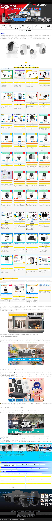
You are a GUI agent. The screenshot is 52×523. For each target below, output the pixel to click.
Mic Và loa (15, 67)
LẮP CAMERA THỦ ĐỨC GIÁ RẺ (5, 492)
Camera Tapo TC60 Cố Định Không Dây (44, 220)
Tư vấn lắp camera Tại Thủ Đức (30, 500)
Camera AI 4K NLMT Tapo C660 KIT (6, 243)
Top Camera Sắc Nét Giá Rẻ (11, 464)
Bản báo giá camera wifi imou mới (20, 468)
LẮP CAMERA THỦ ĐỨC (4, 3)
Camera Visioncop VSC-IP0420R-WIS (6, 122)
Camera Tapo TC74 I (6, 220)
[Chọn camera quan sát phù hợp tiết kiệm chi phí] (51, 27)
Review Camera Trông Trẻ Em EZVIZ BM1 (6, 452)
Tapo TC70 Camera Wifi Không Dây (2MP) (19, 220)
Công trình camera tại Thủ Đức (30, 498)
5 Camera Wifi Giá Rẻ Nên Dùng (4, 464)
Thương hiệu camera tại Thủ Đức (31, 502)
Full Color (26, 67)
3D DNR (33, 67)
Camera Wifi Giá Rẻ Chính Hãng (4, 468)
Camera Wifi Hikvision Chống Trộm (12, 468)
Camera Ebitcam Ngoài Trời (28, 468)
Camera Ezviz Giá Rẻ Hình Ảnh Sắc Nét (36, 468)
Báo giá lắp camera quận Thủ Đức (31, 496)
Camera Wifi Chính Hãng (26, 30)
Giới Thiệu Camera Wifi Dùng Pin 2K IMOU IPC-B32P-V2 (19, 452)
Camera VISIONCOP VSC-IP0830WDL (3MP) (19, 101)
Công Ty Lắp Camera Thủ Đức (33, 19)
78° (20, 67)
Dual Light (18, 67)
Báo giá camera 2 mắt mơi (36, 464)
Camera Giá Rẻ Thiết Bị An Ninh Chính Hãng (5, 68)
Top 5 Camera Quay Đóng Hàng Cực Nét (20, 464)
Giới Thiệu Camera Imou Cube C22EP (32, 451)
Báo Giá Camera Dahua (42, 464)
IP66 (37, 67)
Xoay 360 (30, 67)
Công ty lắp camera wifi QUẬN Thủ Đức (31, 494)
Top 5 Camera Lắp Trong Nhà (12, 465)
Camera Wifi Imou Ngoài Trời (44, 468)
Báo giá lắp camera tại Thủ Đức (19, 19)
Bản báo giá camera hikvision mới (4, 465)
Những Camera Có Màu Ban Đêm (29, 464)
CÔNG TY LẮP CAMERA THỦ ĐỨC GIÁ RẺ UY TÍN (26, 10)
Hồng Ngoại (23, 67)
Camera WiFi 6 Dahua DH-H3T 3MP (32, 294)
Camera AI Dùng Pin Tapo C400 (45, 243)
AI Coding (35, 67)
